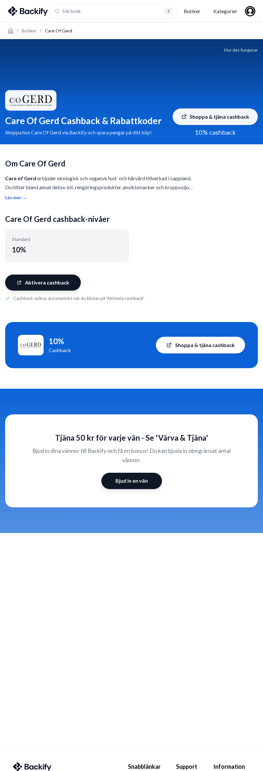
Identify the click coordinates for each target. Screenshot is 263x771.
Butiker (192, 11)
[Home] (10, 31)
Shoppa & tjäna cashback (219, 117)
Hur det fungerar (241, 50)
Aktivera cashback (47, 282)
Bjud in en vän (131, 481)
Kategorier (225, 11)
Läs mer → (16, 197)
